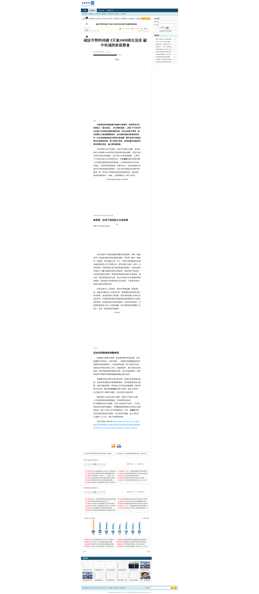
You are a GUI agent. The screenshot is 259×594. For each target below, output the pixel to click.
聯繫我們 (122, 588)
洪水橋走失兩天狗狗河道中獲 (164, 62)
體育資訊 (117, 14)
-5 (85, 464)
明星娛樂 (110, 14)
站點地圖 (110, 588)
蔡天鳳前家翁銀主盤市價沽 (163, 57)
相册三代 (110, 10)
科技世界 (123, 14)
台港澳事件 (131, 18)
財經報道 (104, 14)
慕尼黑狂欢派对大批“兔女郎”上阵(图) (102, 453)
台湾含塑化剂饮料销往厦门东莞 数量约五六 (104, 510)
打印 (134, 28)
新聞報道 (91, 14)
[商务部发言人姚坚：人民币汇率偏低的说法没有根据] (87, 565)
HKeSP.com (118, 592)
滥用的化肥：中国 (122, 580)
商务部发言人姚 (87, 570)
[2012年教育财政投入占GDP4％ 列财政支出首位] (110, 565)
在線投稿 (146, 18)
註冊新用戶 (163, 31)
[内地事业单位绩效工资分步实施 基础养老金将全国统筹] (87, 575)
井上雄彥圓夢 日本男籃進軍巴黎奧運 (102, 508)
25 (118, 445)
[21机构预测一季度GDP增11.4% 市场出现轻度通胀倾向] (99, 565)
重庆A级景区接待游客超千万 (100, 501)
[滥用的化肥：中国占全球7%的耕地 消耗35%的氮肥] (122, 575)
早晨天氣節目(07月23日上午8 (164, 49)
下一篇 (148, 551)
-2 (91, 464)
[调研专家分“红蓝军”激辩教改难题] (133, 565)
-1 (93, 464)
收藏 (129, 28)
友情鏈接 (116, 588)
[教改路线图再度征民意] (122, 565)
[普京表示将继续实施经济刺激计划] (133, 575)
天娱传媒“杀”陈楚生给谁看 (131, 475)
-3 (89, 464)
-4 (87, 464)
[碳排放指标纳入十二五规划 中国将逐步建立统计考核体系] (99, 575)
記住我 (162, 27)
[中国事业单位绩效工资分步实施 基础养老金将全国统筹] (145, 565)
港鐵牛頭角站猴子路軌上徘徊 (164, 52)
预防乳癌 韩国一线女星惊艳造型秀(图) (102, 480)
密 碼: (156, 25)
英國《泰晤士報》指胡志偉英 (164, 39)
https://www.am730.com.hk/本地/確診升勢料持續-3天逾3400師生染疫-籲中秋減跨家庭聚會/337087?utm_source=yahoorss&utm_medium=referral (116, 424)
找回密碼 (169, 31)
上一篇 (84, 551)
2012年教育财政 (110, 570)
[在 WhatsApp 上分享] (87, 18)
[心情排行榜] (145, 518)
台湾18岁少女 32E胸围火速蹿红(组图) (102, 542)
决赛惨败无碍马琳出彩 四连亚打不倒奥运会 (136, 503)
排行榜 (123, 28)
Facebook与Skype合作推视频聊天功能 (135, 501)
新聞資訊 (92, 10)
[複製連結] (87, 30)
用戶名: (156, 21)
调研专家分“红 (134, 570)
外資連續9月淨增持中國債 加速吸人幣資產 (104, 478)
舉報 (147, 28)
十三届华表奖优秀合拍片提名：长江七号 (135, 480)
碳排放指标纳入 (99, 580)
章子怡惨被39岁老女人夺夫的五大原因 (134, 544)
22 (112, 445)
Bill (89, 28)
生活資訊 (97, 14)
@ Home (101, 10)
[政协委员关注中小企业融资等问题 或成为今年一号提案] (110, 575)
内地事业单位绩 (87, 580)
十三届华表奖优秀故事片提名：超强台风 (135, 453)
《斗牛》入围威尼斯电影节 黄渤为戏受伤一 (136, 505)
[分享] (87, 24)
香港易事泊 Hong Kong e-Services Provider (100, 18)
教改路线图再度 (122, 570)
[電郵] (87, 37)
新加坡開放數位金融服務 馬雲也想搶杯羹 (135, 539)
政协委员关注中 (110, 580)
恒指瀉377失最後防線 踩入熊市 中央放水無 (104, 482)
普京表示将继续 (133, 580)
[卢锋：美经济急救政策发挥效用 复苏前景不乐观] (145, 575)
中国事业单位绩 (145, 570)
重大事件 (84, 14)
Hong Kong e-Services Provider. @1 (141, 592)
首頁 (85, 10)
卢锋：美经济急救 (145, 580)
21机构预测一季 (99, 570)
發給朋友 (140, 28)
